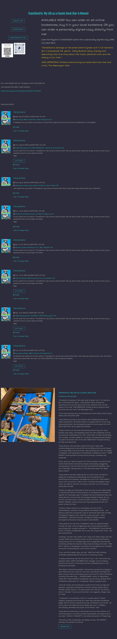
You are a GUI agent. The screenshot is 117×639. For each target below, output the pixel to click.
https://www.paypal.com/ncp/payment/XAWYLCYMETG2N (21, 91)
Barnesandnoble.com (18, 38)
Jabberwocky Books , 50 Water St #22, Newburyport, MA (35, 315)
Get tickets (19, 161)
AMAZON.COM (64, 626)
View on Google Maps (21, 131)
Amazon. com (18, 21)
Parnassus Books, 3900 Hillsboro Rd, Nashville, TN (33, 353)
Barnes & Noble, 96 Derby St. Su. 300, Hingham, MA (34, 247)
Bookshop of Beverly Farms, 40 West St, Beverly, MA (34, 214)
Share (17, 127)
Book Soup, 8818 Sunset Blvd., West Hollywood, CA (33, 119)
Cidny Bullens (19, 112)
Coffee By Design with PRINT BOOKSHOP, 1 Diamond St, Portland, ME (39, 148)
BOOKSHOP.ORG (18, 29)
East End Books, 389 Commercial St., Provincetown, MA (35, 278)
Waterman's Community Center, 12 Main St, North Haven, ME (36, 185)
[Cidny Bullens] (6, 124)
